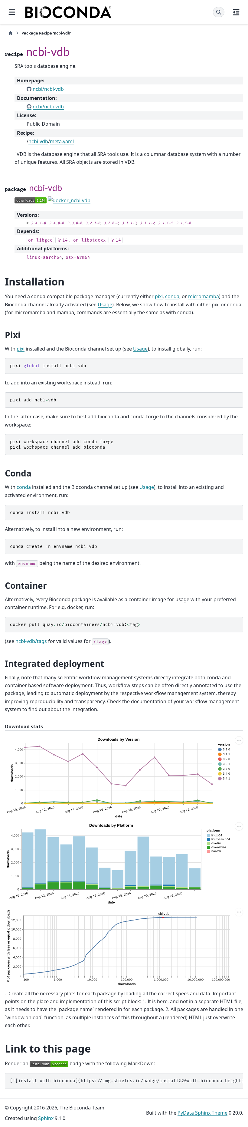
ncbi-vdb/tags (31, 641)
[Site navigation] (12, 12)
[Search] (218, 12)
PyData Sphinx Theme (202, 1112)
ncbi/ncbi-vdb (48, 89)
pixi (159, 296)
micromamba (203, 296)
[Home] (10, 33)
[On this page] (236, 12)
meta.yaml (62, 141)
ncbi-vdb (38, 141)
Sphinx (46, 1118)
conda (172, 296)
